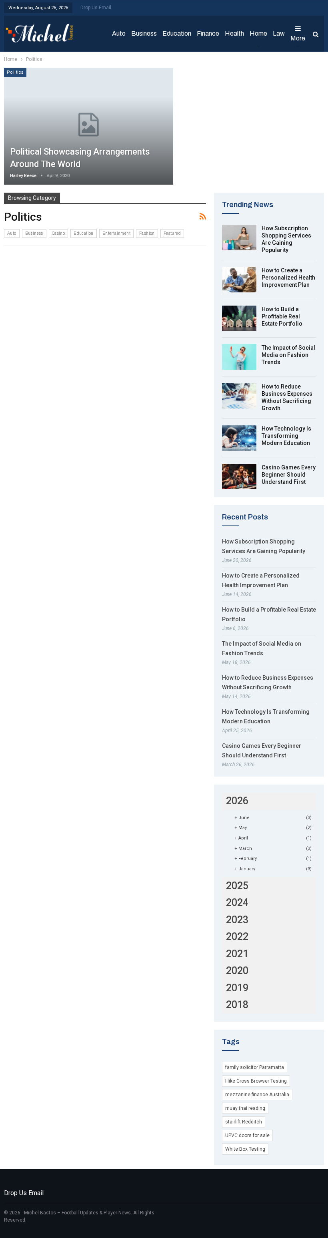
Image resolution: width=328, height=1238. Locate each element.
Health (234, 33)
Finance (208, 33)
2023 (237, 920)
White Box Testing (245, 1149)
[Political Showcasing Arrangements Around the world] (88, 126)
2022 (237, 936)
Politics (15, 72)
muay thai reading (245, 1108)
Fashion (147, 233)
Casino (58, 233)
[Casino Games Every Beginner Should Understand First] (239, 476)
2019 (237, 988)
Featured (172, 233)
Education (176, 33)
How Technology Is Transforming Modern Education (286, 435)
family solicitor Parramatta (254, 1067)
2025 (237, 886)
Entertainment (116, 233)
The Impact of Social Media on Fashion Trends (288, 354)
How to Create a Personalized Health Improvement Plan (288, 277)
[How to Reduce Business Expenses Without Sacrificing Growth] (239, 396)
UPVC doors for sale (247, 1135)
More (297, 38)
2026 (237, 801)
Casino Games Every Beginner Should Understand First (289, 474)
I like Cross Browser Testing (256, 1081)
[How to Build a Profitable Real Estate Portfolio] (239, 318)
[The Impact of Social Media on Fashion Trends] (239, 357)
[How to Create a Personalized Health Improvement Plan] (239, 279)
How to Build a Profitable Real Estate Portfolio (282, 316)
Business (144, 33)
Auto (119, 33)
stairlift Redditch (243, 1122)
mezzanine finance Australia (257, 1094)
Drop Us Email (95, 7)
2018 (237, 1005)
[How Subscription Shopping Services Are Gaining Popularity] (239, 237)
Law (279, 33)
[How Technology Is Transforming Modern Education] (239, 438)
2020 (237, 970)
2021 (237, 954)
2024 (237, 902)
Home (258, 33)
